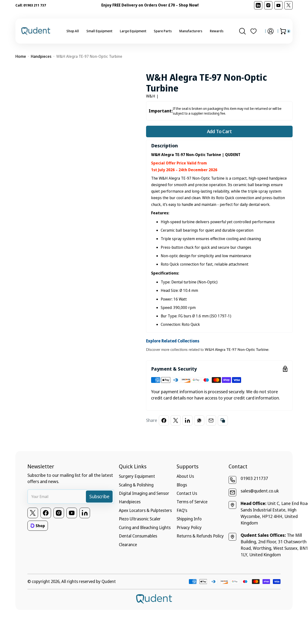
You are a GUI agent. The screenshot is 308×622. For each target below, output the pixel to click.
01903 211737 (254, 478)
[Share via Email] (211, 420)
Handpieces (41, 56)
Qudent (109, 581)
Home (20, 56)
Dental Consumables (138, 536)
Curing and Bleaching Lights (145, 527)
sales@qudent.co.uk (260, 491)
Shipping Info (189, 519)
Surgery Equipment (137, 476)
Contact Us (187, 493)
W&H (150, 96)
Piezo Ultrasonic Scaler (140, 519)
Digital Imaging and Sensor (144, 493)
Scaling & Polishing (136, 485)
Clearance (128, 544)
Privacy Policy (189, 527)
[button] (242, 31)
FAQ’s (182, 510)
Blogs (182, 485)
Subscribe (99, 496)
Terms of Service (192, 501)
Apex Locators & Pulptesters (145, 510)
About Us (185, 476)
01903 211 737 (34, 5)
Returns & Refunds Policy (200, 536)
